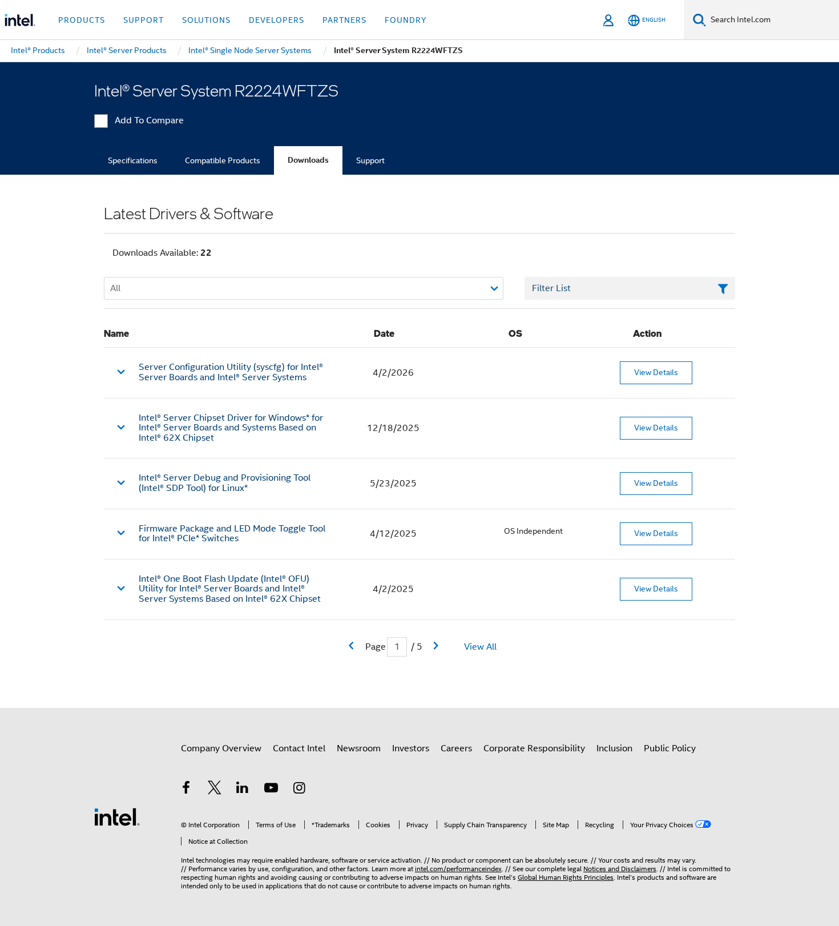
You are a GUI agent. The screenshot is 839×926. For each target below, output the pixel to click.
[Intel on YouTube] (271, 789)
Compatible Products (222, 160)
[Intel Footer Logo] (117, 816)
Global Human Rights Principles (566, 877)
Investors (410, 748)
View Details (656, 372)
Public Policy (670, 748)
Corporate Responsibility (534, 748)
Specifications (133, 160)
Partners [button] (344, 20)
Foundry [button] (406, 20)
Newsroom (359, 748)
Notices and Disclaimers (619, 868)
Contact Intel (299, 748)
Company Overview (221, 748)
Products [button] (81, 20)
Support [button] (143, 20)
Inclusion (614, 748)
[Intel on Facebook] (186, 789)
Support (370, 160)
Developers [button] (276, 20)
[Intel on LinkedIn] (242, 789)
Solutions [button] (206, 20)
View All (480, 647)
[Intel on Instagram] (299, 789)
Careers (456, 748)
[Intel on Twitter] (214, 789)
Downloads (308, 160)
